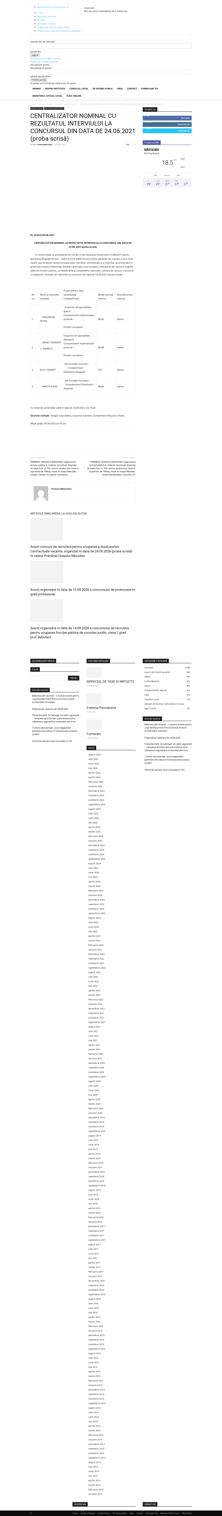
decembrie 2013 (96, 1444)
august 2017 (94, 1244)
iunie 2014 (93, 1416)
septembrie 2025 (96, 804)
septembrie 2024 (96, 858)
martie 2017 (94, 1267)
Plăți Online (73, 95)
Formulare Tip (149, 88)
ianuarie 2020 (95, 1112)
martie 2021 (94, 1049)
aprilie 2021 (94, 1044)
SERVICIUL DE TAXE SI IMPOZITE (110, 681)
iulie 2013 (93, 1466)
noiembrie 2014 (96, 1394)
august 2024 (94, 863)
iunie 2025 (93, 818)
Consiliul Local (78, 88)
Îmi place (185, 118)
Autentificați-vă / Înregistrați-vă (53, 7)
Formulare (94, 734)
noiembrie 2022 (96, 958)
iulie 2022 (93, 976)
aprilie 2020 (94, 1099)
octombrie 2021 (96, 1017)
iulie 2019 (93, 1140)
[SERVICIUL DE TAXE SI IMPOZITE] (111, 672)
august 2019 (94, 1135)
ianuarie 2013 (95, 1494)
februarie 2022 (95, 999)
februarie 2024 (95, 890)
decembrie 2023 (96, 899)
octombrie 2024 (96, 854)
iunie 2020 (93, 1090)
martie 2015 (94, 1376)
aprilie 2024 (94, 881)
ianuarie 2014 (95, 1439)
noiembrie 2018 (96, 1176)
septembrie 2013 (96, 1457)
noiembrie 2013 (96, 1448)
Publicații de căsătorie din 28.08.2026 (50, 709)
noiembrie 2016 (96, 1285)
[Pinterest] (47, 151)
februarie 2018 (95, 1217)
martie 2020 (94, 1103)
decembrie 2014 (96, 1389)
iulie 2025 (93, 813)
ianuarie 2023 (95, 949)
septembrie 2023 (96, 913)
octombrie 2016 (96, 1289)
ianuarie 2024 (95, 895)
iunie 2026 (93, 763)
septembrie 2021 (96, 1022)
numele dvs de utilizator (42, 41)
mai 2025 (93, 822)
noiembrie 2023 (96, 904)
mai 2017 (93, 1258)
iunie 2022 (93, 981)
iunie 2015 (93, 1362)
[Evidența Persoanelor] (111, 698)
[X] (40, 151)
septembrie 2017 (96, 1240)
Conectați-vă (183, 124)
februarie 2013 (95, 1489)
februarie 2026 (95, 781)
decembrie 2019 (96, 1117)
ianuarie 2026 (95, 786)
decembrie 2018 (96, 1171)
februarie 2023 (95, 945)
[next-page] (33, 643)
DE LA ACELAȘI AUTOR (72, 513)
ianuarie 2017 (95, 1276)
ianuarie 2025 (95, 840)
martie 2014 (94, 1430)
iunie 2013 (93, 1471)
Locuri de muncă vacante (66, 104)
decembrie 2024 (96, 845)
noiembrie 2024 (96, 849)
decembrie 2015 (96, 1335)
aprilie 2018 (94, 1208)
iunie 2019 (93, 1144)
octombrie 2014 (96, 1398)
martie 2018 (94, 1212)
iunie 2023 (93, 926)
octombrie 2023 (96, 908)
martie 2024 (94, 886)
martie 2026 (94, 777)
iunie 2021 (93, 1035)
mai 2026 (93, 768)
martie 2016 (94, 1321)
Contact (132, 88)
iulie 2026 (93, 759)
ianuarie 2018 (95, 1221)
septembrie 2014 (96, 1403)
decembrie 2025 (96, 790)
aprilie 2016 (94, 1317)
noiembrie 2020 (96, 1067)
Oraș (120, 88)
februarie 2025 (95, 836)
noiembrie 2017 (96, 1230)
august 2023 (94, 917)
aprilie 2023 (94, 936)
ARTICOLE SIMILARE (43, 513)
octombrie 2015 (96, 1344)
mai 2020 (93, 1094)
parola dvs (35, 51)
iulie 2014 (93, 1412)
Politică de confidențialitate (44, 61)
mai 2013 (93, 1475)
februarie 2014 (95, 1435)
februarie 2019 (95, 1162)
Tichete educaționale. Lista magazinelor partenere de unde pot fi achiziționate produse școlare (54, 731)
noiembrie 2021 (96, 1013)
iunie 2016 (93, 1308)
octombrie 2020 (96, 1072)
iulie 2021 (93, 1031)
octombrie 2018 (96, 1181)
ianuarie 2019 (95, 1167)
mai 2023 (93, 931)
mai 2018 (93, 1203)
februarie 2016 (95, 1326)
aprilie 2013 (94, 1480)
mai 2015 (93, 1367)
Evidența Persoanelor (101, 708)
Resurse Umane (45, 104)
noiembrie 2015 (96, 1339)
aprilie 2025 (94, 827)
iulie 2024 (93, 868)
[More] (61, 151)
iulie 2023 (93, 922)
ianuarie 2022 (95, 1004)
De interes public (103, 88)
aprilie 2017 (94, 1262)
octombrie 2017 (96, 1235)
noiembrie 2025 (96, 795)
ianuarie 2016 (95, 1330)
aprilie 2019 (94, 1153)
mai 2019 (93, 1149)
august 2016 (94, 1298)
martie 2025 (94, 831)
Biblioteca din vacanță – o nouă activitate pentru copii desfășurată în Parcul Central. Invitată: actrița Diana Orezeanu (55, 699)
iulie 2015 (93, 1357)
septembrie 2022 (96, 967)
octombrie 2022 (96, 963)
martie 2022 (94, 995)
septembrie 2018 (96, 1185)
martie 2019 (94, 1158)
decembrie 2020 (96, 1063)
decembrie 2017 (96, 1226)
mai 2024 (93, 877)
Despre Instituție (55, 88)
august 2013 (94, 1462)
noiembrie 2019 (96, 1122)
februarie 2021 (95, 1054)
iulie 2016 (93, 1303)
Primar (36, 88)
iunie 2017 (93, 1253)
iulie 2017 (93, 1249)
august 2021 (94, 1026)
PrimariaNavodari (44, 144)
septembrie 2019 (96, 1131)
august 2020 (94, 1081)
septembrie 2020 (96, 1076)
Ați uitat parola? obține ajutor (45, 58)
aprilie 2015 (94, 1371)
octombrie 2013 (96, 1453)
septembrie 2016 (96, 1294)
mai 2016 (93, 1312)
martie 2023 (94, 940)
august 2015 (94, 1353)
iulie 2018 (93, 1194)
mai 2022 (93, 985)
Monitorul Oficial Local (47, 95)
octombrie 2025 (96, 799)
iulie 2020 (93, 1085)
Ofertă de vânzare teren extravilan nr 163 (52, 741)
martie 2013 (94, 1484)
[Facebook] (33, 151)
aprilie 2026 (94, 772)
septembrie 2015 (96, 1348)
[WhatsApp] (54, 151)
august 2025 (94, 809)
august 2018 (94, 1190)
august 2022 (94, 972)
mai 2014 (93, 1421)
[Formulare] (111, 725)
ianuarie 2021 (95, 1058)
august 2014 (94, 1407)
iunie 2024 (93, 872)
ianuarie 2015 (95, 1385)
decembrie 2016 (96, 1280)
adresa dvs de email (40, 76)
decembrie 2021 (96, 1008)
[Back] (92, 4)
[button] (188, 88)
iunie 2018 (93, 1199)
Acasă (32, 104)
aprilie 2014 (94, 1426)
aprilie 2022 (94, 990)
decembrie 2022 (96, 954)
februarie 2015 (95, 1380)
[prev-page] (31, 643)
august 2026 (94, 754)
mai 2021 (93, 1040)
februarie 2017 (95, 1271)
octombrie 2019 (96, 1126)
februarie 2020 (95, 1108)
